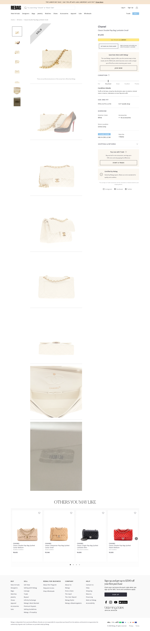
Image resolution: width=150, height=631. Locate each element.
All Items (19, 20)
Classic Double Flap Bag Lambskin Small (113, 30)
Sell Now (27, 585)
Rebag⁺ (67, 588)
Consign (26, 591)
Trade (128, 13)
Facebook (119, 189)
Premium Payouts (30, 606)
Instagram (108, 189)
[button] (56, 49)
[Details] (126, 152)
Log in (123, 8)
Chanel (102, 26)
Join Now (118, 68)
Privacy (131, 626)
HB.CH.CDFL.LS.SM (104, 137)
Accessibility (90, 603)
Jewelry (40, 13)
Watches (48, 13)
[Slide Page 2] (73, 565)
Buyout (26, 597)
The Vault (68, 594)
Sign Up (130, 8)
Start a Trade (118, 163)
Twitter (129, 189)
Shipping (89, 591)
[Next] (136, 538)
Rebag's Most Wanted (31, 603)
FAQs (88, 588)
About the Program (50, 585)
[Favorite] (39, 513)
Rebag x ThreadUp (30, 612)
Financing (89, 597)
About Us (68, 585)
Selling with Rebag (30, 588)
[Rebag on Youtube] (116, 602)
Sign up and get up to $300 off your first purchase (119, 582)
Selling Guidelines (30, 609)
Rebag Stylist (69, 600)
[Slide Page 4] (80, 565)
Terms (137, 626)
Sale (80, 13)
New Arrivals (15, 13)
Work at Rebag (91, 600)
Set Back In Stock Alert (108, 46)
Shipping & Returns (107, 144)
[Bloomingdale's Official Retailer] (114, 608)
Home (13, 20)
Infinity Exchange (30, 600)
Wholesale (87, 13)
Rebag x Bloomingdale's (73, 603)
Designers (25, 13)
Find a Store (69, 591)
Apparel (73, 13)
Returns (89, 594)
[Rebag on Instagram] (110, 602)
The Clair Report (71, 597)
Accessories (64, 13)
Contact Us (90, 585)
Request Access (48, 588)
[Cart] (137, 8)
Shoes (55, 13)
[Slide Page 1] (70, 565)
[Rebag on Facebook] (106, 602)
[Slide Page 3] (77, 565)
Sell (135, 13)
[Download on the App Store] (123, 602)
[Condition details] (109, 75)
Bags (33, 13)
